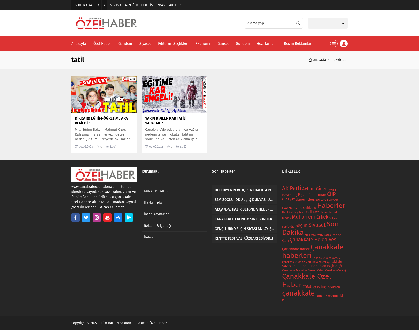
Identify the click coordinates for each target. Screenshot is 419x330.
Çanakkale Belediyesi (314, 240)
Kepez (324, 212)
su (306, 235)
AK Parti (291, 188)
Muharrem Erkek (310, 217)
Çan (285, 240)
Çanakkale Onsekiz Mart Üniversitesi (304, 262)
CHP (331, 194)
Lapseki (333, 212)
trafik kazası (324, 235)
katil (308, 212)
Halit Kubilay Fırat (293, 212)
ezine (298, 208)
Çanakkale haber (296, 249)
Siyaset (317, 225)
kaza (316, 212)
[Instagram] (97, 217)
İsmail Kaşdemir (327, 295)
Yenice (336, 235)
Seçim (301, 225)
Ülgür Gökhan (330, 287)
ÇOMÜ (307, 287)
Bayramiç (289, 195)
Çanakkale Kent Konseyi (327, 258)
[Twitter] (86, 217)
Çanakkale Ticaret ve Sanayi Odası (303, 270)
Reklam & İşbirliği (157, 226)
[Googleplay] (129, 217)
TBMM (312, 235)
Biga (302, 194)
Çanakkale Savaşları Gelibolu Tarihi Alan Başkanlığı (312, 264)
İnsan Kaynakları (157, 214)
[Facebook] (75, 217)
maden (286, 218)
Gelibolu (309, 208)
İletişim (150, 237)
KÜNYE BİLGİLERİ (156, 191)
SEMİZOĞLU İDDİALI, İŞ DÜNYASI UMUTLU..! (147, 5)
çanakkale (298, 293)
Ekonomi (287, 208)
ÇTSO (316, 287)
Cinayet (288, 199)
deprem (301, 199)
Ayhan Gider (314, 189)
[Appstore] (118, 217)
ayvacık (332, 190)
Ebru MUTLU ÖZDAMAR (322, 199)
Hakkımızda (153, 202)
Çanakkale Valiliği (335, 270)
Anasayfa (319, 59)
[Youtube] (107, 217)
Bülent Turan (316, 195)
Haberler (331, 205)
